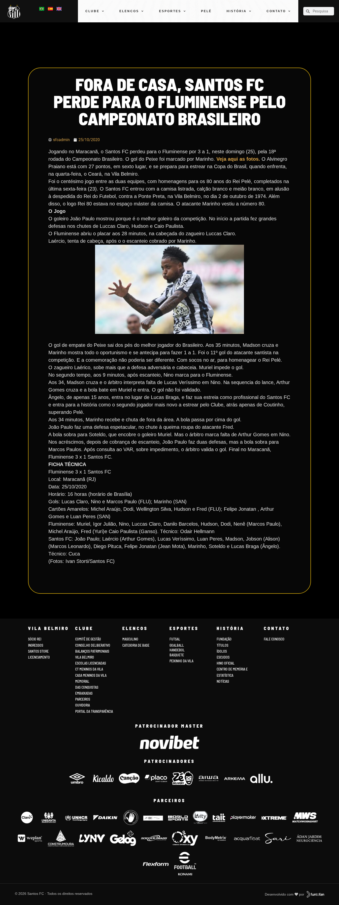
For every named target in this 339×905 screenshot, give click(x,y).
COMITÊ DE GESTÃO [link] (88, 639)
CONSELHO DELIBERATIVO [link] (92, 645)
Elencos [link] (129, 11)
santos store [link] (38, 651)
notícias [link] (223, 681)
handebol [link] (177, 650)
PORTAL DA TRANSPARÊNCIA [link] (94, 711)
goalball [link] (177, 645)
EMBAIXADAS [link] (84, 693)
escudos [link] (223, 657)
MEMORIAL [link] (82, 681)
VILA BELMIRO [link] (84, 657)
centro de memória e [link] (232, 669)
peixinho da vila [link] (181, 661)
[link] (15, 12)
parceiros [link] (82, 699)
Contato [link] (276, 11)
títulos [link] (222, 645)
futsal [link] (175, 639)
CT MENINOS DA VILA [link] (89, 669)
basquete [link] (177, 655)
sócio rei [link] (34, 639)
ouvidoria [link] (82, 705)
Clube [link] (92, 11)
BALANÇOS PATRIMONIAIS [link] (92, 651)
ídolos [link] (222, 651)
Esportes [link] (170, 11)
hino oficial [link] (226, 663)
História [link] (237, 11)
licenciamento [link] (39, 657)
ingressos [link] (35, 645)
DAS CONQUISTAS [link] (86, 687)
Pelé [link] (206, 11)
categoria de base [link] (136, 645)
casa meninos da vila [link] (90, 675)
